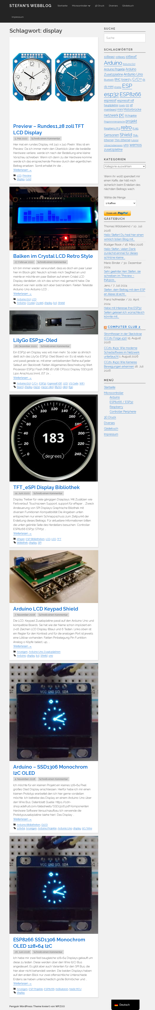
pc (121, 115)
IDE (127, 105)
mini (120, 109)
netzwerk (111, 115)
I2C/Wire (87, 828)
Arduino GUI (24, 299)
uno (51, 655)
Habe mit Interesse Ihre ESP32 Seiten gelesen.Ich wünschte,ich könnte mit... (124, 312)
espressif (110, 100)
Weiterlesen (22, 170)
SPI (39, 542)
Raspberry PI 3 (112, 128)
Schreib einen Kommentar (45, 138)
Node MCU (75, 989)
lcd (55, 302)
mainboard (110, 109)
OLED (44, 824)
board (20, 387)
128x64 (21, 828)
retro (126, 127)
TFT (59, 539)
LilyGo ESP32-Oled (35, 340)
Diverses (113, 5)
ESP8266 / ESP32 (121, 402)
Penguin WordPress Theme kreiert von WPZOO (37, 1006)
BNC (118, 79)
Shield (61, 302)
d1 (144, 79)
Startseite (62, 5)
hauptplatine (111, 105)
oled (65, 387)
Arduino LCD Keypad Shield (45, 609)
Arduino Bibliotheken (28, 824)
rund (28, 179)
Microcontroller (79, 5)
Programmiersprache (114, 121)
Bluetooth (109, 79)
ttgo (71, 387)
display (21, 179)
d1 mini (108, 86)
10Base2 (109, 56)
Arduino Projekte (47, 828)
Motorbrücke (132, 109)
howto (122, 105)
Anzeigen (22, 651)
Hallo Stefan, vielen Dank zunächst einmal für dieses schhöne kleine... (121, 253)
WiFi (81, 383)
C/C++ (35, 383)
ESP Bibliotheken (35, 539)
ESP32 (42, 383)
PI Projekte (131, 115)
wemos (135, 145)
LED (65, 383)
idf (131, 105)
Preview (26, 175)
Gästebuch (128, 5)
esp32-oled (47, 387)
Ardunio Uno (65, 828)
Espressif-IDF (54, 383)
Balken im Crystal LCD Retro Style (53, 256)
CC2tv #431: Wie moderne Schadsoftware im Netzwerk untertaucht (122, 352)
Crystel (39, 302)
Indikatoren (62, 989)
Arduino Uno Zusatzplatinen (44, 651)
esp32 (36, 387)
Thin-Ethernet (122, 139)
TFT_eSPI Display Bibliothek (46, 487)
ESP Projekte (36, 989)
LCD (19, 175)
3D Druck (99, 5)
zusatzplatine (113, 149)
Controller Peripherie (123, 411)
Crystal (31, 302)
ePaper (21, 539)
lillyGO (58, 387)
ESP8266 (49, 989)
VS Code (73, 383)
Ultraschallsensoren (113, 145)
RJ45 (135, 128)
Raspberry (116, 407)
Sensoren (111, 135)
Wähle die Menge (115, 197)
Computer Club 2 (124, 327)
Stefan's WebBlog (30, 5)
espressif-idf (125, 100)
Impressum (18, 17)
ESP (127, 86)
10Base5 (120, 56)
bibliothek (22, 542)
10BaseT (131, 56)
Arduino (21, 302)
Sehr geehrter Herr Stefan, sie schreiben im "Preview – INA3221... (122, 276)
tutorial (134, 140)
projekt (131, 121)
